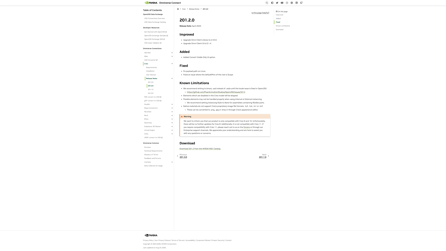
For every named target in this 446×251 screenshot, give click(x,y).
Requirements (151, 67)
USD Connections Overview (154, 18)
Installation (150, 71)
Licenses (147, 162)
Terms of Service (178, 240)
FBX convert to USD (151, 97)
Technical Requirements (153, 151)
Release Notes (151, 78)
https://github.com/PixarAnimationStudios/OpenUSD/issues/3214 (216, 92)
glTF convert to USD (152, 101)
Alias (146, 56)
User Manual (151, 75)
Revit (146, 115)
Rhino (146, 119)
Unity (146, 134)
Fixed (278, 22)
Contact (229, 240)
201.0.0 (150, 93)
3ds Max (147, 53)
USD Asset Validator (152, 43)
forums (247, 127)
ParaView (147, 112)
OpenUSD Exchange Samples (155, 36)
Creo (146, 64)
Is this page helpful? (260, 13)
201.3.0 (150, 82)
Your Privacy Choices (162, 240)
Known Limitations (283, 26)
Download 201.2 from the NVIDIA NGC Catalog (200, 148)
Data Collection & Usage (153, 166)
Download (279, 29)
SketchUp (148, 123)
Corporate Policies (203, 240)
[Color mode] (272, 3)
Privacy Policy (148, 240)
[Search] (267, 3)
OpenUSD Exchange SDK (153, 39)
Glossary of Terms (151, 155)
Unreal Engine (149, 130)
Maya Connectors (151, 108)
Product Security (217, 240)
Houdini (147, 104)
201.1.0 (150, 89)
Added (278, 18)
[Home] (178, 9)
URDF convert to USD (152, 137)
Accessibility (190, 240)
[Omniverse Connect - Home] (151, 3)
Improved (279, 15)
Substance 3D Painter (152, 126)
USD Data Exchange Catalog (155, 22)
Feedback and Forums (152, 158)
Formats (147, 147)
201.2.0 (150, 86)
